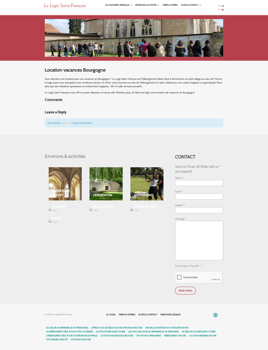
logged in (66, 122)
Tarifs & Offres (126, 314)
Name (179, 177)
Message (180, 218)
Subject (180, 205)
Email (179, 191)
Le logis (110, 314)
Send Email (185, 290)
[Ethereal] (71, 6)
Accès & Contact (147, 314)
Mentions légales (171, 314)
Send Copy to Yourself (187, 265)
